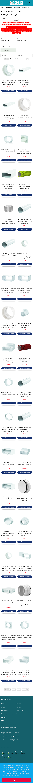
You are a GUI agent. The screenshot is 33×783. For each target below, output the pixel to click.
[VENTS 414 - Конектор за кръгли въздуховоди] (8, 382)
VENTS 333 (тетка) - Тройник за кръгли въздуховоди (24, 325)
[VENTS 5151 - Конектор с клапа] (8, 452)
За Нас (3, 707)
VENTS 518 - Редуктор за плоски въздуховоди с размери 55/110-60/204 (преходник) (24, 568)
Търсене (18, 707)
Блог (2, 720)
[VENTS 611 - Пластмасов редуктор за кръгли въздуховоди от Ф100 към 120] (8, 313)
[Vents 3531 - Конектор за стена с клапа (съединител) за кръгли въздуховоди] (24, 139)
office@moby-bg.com (13, 736)
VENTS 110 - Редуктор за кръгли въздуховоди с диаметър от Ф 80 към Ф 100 (8, 82)
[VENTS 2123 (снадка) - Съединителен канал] (8, 139)
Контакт (18, 703)
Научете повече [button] (14, 775)
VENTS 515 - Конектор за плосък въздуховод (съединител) (8, 290)
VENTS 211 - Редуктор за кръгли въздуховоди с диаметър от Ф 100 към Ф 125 (24, 256)
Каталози (3, 717)
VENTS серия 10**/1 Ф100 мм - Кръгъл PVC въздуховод (24, 394)
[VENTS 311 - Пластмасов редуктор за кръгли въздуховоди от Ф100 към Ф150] (24, 105)
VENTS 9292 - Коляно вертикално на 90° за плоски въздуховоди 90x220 (24, 464)
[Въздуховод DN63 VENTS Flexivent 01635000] (24, 347)
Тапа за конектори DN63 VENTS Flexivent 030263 (24, 498)
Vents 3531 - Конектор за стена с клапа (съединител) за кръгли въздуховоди (24, 152)
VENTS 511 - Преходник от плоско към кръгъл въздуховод (8, 672)
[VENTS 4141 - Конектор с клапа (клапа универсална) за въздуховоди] (8, 521)
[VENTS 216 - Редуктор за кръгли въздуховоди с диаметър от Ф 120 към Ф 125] (8, 417)
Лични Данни (20, 710)
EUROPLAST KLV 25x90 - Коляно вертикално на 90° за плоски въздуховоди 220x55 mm (8, 221)
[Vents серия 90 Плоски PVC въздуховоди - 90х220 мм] (8, 174)
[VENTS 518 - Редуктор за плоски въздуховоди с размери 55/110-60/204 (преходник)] (24, 556)
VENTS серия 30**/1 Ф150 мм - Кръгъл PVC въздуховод (24, 429)
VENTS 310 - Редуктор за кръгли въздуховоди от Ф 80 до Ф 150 (24, 533)
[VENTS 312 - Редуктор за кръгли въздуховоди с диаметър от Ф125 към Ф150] (8, 556)
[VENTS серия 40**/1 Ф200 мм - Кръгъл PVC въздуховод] (24, 209)
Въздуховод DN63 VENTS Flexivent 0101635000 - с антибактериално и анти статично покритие (24, 186)
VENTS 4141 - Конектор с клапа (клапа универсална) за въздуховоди (8, 533)
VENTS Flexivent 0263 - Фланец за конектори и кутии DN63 (24, 603)
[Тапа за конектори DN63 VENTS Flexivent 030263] (24, 486)
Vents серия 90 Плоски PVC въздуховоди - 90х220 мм (8, 186)
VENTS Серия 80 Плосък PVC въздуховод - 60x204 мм (8, 117)
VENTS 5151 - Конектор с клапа (8, 463)
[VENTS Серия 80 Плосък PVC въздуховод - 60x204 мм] (8, 105)
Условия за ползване (22, 714)
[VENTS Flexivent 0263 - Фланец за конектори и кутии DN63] (24, 590)
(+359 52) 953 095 (13, 740)
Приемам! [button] (16, 780)
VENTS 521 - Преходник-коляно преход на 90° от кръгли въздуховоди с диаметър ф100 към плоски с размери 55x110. (24, 672)
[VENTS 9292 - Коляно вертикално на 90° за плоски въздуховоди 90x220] (24, 452)
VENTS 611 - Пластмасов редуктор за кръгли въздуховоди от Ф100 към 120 (8, 325)
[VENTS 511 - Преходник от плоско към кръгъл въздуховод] (8, 660)
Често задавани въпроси (8, 714)
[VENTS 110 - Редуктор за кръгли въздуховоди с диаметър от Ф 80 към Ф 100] (8, 70)
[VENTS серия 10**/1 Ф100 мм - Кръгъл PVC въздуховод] (24, 382)
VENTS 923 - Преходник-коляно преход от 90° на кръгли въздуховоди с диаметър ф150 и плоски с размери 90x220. (8, 360)
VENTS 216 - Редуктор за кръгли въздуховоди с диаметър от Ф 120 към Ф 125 (8, 429)
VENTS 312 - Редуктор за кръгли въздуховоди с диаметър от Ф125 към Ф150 (8, 568)
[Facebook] (3, 743)
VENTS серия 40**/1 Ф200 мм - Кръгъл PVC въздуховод (24, 221)
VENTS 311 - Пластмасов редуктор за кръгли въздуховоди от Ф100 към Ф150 (24, 117)
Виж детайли (25, 90)
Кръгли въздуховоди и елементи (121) (23, 39)
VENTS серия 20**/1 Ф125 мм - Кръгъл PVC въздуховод (8, 256)
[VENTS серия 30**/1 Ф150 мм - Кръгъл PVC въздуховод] (24, 417)
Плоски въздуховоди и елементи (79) (7, 39)
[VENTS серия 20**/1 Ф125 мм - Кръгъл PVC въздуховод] (8, 243)
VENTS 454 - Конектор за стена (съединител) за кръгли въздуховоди (8, 637)
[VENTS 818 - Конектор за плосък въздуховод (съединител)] (24, 278)
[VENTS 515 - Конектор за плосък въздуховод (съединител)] (8, 278)
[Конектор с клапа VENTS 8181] (8, 486)
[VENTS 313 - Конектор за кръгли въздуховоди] (24, 625)
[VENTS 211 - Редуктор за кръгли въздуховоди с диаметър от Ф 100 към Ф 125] (24, 243)
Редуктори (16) (5, 46)
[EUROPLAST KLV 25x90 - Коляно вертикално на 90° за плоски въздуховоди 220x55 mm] (8, 209)
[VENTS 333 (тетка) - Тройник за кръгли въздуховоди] (24, 313)
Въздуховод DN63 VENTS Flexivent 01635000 (24, 360)
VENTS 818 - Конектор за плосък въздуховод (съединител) (24, 290)
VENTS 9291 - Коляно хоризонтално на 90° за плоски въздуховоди (8, 603)
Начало (3, 703)
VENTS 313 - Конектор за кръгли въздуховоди (24, 636)
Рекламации (4, 710)
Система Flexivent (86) (23, 46)
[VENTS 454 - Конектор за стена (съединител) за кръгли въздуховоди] (8, 625)
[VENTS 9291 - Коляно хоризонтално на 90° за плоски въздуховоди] (8, 590)
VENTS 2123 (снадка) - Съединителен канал (8, 150)
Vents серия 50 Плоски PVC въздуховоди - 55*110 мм (24, 82)
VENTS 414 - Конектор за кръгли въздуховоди (8, 393)
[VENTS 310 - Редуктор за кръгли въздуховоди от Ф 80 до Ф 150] (24, 521)
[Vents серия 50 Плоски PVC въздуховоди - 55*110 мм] (24, 70)
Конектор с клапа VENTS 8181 (8, 497)
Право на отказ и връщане (8, 724)
